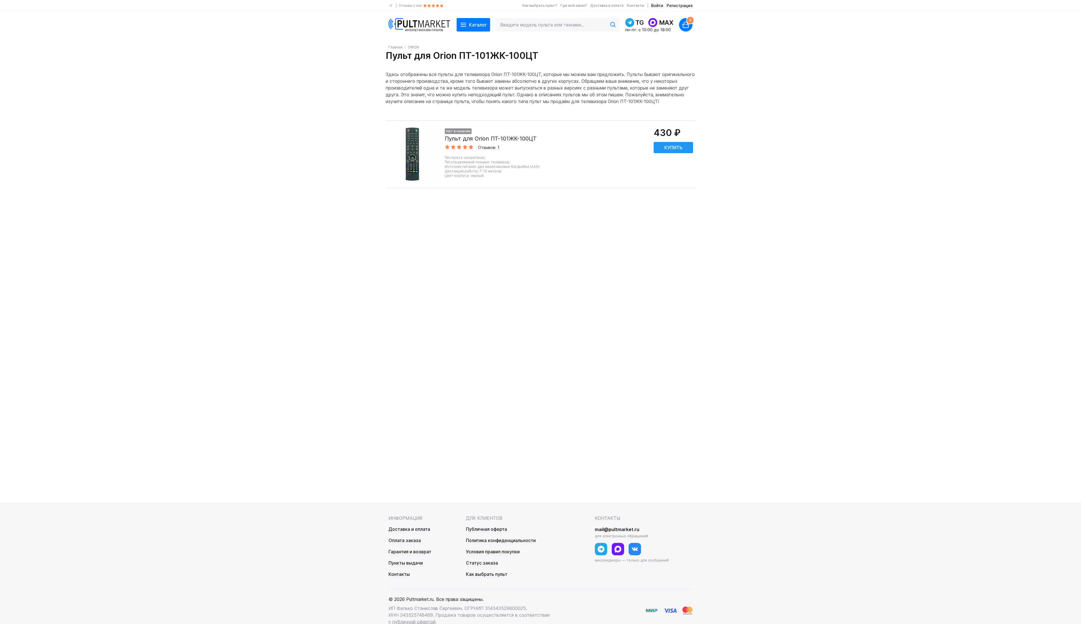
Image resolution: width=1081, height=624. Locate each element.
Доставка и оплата (607, 5)
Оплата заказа (404, 540)
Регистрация (680, 5)
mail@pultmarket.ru (617, 529)
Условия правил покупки (493, 551)
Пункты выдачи (405, 563)
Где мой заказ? (573, 5)
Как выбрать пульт (486, 574)
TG (639, 22)
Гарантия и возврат (409, 551)
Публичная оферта (486, 529)
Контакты (635, 5)
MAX (666, 22)
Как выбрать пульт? (539, 5)
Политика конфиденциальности (501, 540)
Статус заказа (482, 563)
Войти (657, 5)
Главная (395, 47)
